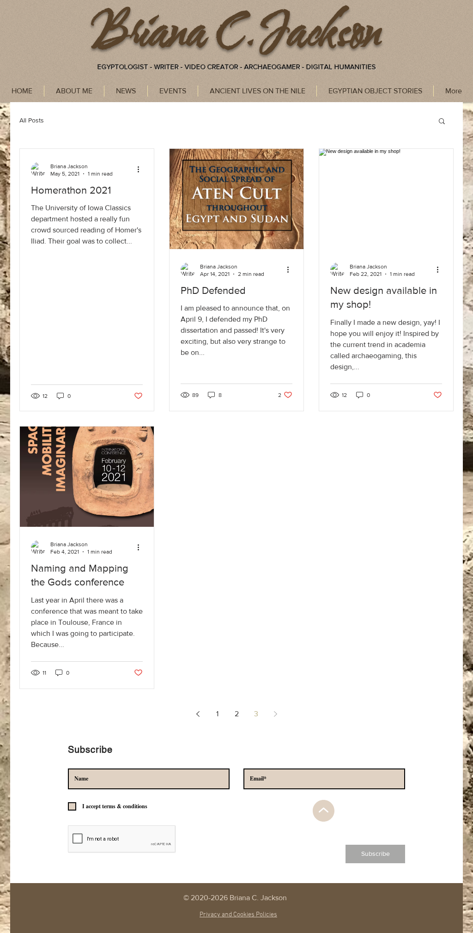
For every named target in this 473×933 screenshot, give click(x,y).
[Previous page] (197, 714)
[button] (441, 122)
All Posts (31, 120)
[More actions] (141, 169)
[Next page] (275, 714)
